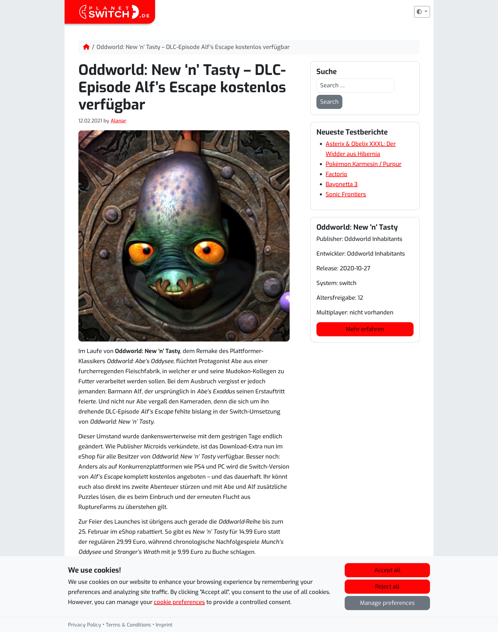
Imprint (164, 624)
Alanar (118, 120)
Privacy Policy (84, 624)
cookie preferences (179, 602)
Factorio (336, 174)
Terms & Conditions (128, 624)
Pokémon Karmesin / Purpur (363, 164)
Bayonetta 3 (342, 184)
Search (329, 102)
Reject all (387, 587)
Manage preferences (387, 603)
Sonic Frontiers (346, 194)
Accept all (387, 570)
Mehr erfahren (365, 329)
